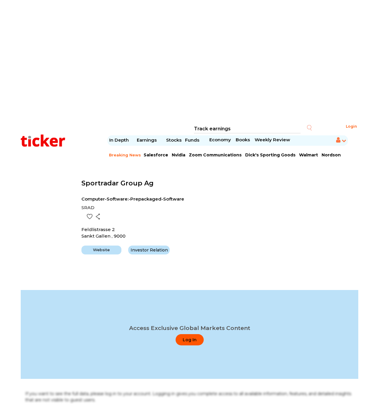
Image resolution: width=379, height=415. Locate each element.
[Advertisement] (189, 62)
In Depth (119, 140)
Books (243, 139)
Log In (190, 339)
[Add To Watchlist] (90, 216)
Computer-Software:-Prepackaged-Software (132, 199)
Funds (192, 140)
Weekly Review (272, 139)
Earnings (147, 140)
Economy (220, 139)
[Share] (98, 216)
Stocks (174, 140)
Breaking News (125, 155)
